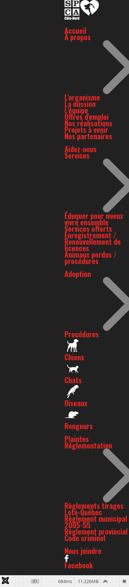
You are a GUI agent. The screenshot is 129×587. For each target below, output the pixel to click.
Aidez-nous (80, 149)
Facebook (78, 565)
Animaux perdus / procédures (90, 257)
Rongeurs (78, 426)
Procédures (81, 334)
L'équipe (76, 110)
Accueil (75, 30)
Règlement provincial (96, 531)
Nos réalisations (88, 123)
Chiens (74, 357)
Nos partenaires (88, 136)
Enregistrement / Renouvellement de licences (92, 241)
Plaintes (76, 438)
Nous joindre (82, 550)
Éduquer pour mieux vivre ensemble (93, 218)
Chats (73, 380)
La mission (80, 103)
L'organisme (82, 97)
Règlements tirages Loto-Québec (94, 508)
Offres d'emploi (86, 116)
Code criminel (84, 537)
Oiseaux (75, 403)
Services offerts (88, 228)
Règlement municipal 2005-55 (95, 521)
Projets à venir (86, 129)
